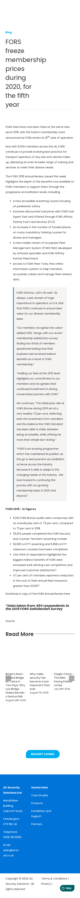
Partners (36, 824)
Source (10, 621)
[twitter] (16, 862)
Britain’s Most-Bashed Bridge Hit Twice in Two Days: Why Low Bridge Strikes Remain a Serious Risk (15, 685)
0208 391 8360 (12, 837)
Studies (43, 795)
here (67, 594)
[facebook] (10, 862)
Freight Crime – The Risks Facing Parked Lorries (64, 679)
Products (37, 803)
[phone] (4, 868)
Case (35, 795)
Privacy (46, 884)
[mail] (21, 862)
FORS (61, 146)
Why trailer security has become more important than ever (40, 681)
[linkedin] (4, 862)
